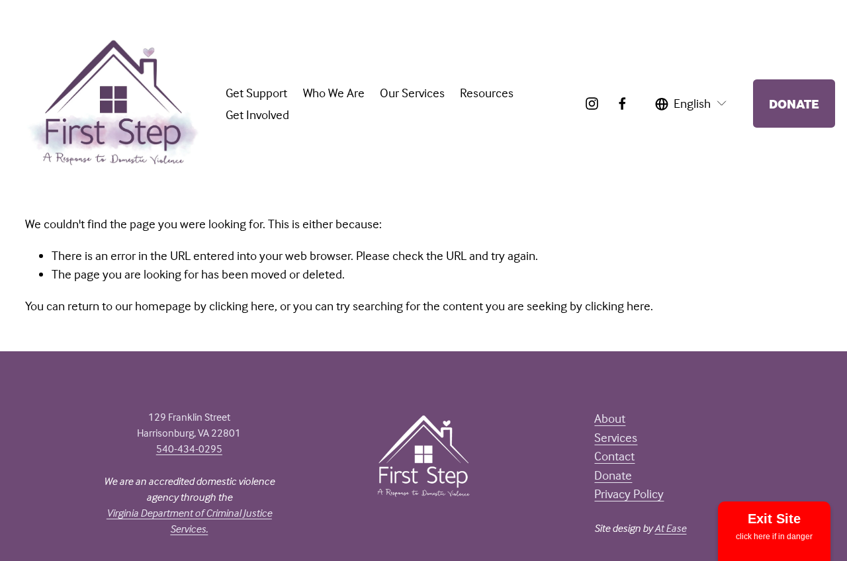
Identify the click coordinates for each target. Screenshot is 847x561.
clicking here (242, 306)
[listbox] (691, 103)
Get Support (256, 93)
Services (615, 437)
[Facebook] (622, 103)
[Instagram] (592, 103)
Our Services (412, 93)
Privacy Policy (629, 493)
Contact (614, 456)
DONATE (794, 103)
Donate (613, 475)
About (609, 418)
